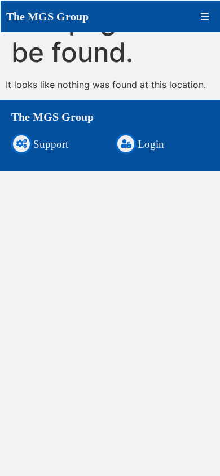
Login (151, 144)
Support (50, 144)
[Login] (126, 144)
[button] (205, 16)
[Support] (21, 144)
